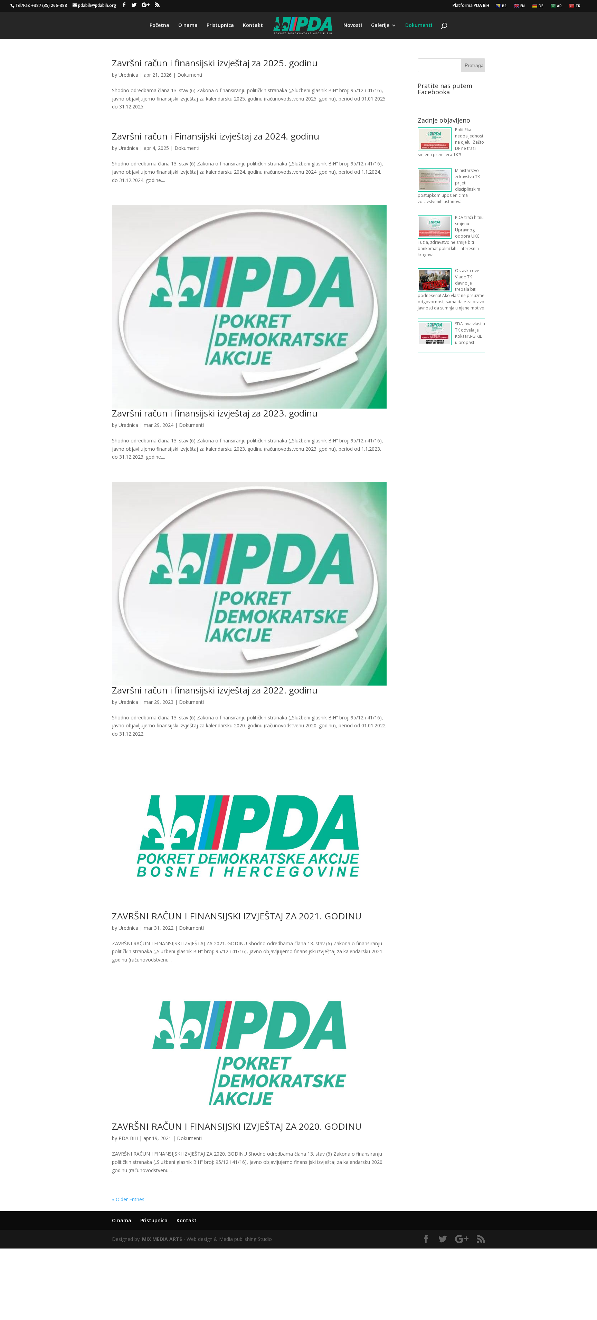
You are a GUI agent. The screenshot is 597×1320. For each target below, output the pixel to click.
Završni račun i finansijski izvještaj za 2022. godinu (215, 690)
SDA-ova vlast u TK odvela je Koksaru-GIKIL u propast (470, 333)
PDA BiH (128, 1138)
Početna (159, 25)
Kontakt (253, 25)
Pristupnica (220, 25)
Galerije (380, 25)
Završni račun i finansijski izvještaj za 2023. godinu (215, 413)
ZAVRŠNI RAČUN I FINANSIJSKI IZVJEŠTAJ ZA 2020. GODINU (237, 1126)
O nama (188, 25)
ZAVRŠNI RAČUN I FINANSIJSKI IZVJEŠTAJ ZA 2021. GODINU (237, 916)
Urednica (128, 74)
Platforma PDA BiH (471, 5)
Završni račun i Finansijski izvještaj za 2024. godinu (215, 136)
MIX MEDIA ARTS (162, 1239)
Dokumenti (418, 25)
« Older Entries (128, 1199)
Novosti (352, 25)
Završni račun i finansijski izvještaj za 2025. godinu (215, 63)
